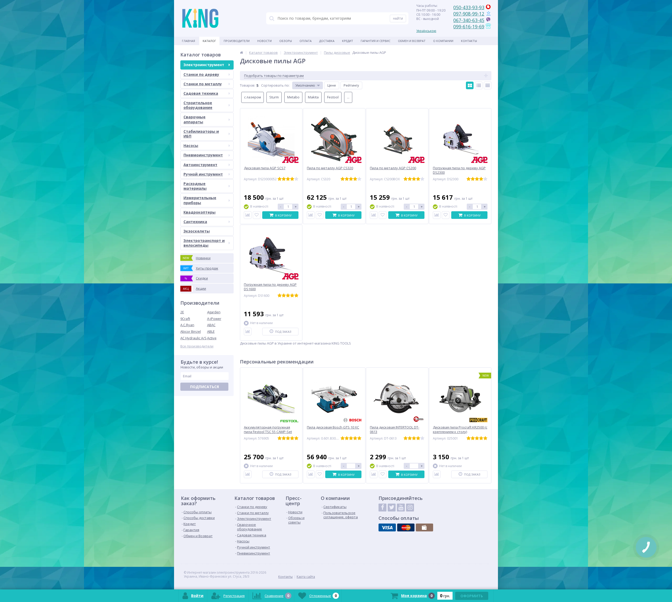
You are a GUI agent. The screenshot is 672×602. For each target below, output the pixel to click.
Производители (237, 41)
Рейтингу (351, 85)
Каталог (209, 41)
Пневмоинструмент (203, 154)
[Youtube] (401, 507)
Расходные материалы (195, 186)
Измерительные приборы (199, 200)
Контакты (469, 41)
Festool (333, 97)
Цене (331, 85)
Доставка (326, 41)
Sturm (274, 97)
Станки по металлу (202, 83)
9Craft (185, 318)
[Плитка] (470, 85)
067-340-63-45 (468, 20)
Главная (188, 41)
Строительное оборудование (197, 105)
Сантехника (195, 221)
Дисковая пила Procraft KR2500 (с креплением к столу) (460, 429)
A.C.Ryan (187, 325)
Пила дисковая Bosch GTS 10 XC (333, 427)
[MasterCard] (405, 527)
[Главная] (241, 52)
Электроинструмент (203, 64)
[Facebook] (382, 507)
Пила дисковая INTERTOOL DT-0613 (394, 429)
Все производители (196, 346)
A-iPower (214, 318)
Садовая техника (200, 93)
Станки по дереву (201, 74)
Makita (313, 97)
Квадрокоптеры (199, 212)
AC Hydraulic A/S (193, 338)
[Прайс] (487, 85)
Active (212, 338)
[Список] (478, 85)
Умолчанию (305, 85)
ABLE (211, 331)
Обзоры (285, 41)
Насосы (190, 145)
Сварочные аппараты (194, 119)
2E (182, 312)
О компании (443, 41)
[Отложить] (256, 215)
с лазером (252, 97)
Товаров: (247, 85)
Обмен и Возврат (412, 41)
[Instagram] (410, 507)
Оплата (306, 41)
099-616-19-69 (468, 26)
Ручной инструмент (203, 174)
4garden (213, 312)
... (348, 97)
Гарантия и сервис (375, 41)
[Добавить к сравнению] (247, 215)
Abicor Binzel (190, 331)
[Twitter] (392, 507)
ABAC (211, 325)
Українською (426, 31)
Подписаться (204, 386)
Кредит (347, 41)
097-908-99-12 (468, 13)
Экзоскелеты (196, 231)
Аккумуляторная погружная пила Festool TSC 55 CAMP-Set (268, 429)
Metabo (293, 97)
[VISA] (387, 527)
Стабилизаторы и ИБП (201, 134)
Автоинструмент (200, 164)
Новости (264, 41)
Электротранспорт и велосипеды (204, 243)
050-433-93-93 (468, 7)
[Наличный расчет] (424, 527)
